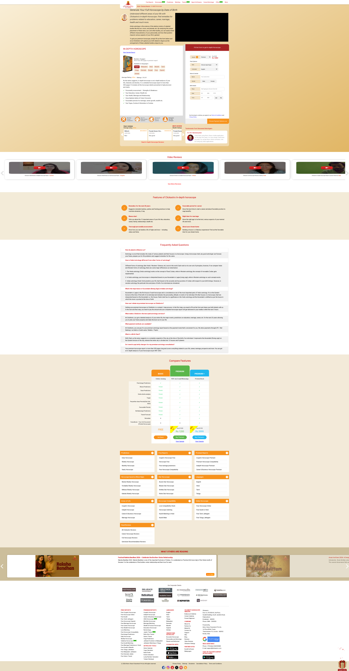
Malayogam (187, 651)
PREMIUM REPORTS (150, 610)
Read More (210, 574)
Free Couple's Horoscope (128, 612)
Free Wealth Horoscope (128, 628)
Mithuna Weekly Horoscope (130, 490)
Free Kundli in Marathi (127, 647)
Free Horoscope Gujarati (128, 621)
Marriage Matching (149, 623)
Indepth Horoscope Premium (205, 466)
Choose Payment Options (216, 121)
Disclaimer (192, 663)
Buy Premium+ (199, 437)
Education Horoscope (150, 628)
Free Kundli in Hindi (202, 510)
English (198, 482)
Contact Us (187, 630)
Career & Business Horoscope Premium (209, 469)
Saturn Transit (148, 636)
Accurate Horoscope (172, 637)
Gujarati (162, 70)
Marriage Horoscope (128, 518)
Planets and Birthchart (172, 641)
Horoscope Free (164, 462)
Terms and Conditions (215, 663)
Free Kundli (124, 617)
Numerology (147, 630)
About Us (187, 624)
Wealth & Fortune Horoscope (152, 625)
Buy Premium (180, 437)
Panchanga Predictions (128, 634)
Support (186, 632)
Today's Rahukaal (149, 659)
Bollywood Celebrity (190, 614)
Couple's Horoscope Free (167, 458)
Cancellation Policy (201, 663)
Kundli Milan (163, 518)
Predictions (170, 2)
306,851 (144, 77)
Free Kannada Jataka (127, 654)
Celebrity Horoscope (127, 641)
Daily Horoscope (127, 458)
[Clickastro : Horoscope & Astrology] (172, 659)
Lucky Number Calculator (151, 657)
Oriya (156, 70)
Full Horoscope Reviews (129, 538)
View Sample (180, 441)
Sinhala (137, 73)
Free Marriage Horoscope (128, 623)
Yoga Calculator (148, 650)
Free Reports (149, 2)
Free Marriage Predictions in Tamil (131, 645)
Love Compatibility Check (167, 506)
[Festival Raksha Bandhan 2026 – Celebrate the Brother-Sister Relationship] (57, 576)
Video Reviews (188, 641)
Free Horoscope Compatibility (168, 469)
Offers (217, 2)
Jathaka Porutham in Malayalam (153, 641)
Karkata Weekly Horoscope (130, 493)
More (226, 2)
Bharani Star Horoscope (166, 486)
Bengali (150, 70)
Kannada (143, 70)
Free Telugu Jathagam (203, 518)
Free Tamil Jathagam (202, 514)
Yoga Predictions (149, 639)
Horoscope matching (165, 510)
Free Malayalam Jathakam (128, 652)
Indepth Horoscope (128, 510)
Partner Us (187, 626)
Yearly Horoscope (127, 469)
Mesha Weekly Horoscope (130, 482)
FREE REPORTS (126, 610)
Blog (185, 637)
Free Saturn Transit (126, 656)
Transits (184, 2)
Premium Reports (145, 6)
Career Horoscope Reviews (130, 534)
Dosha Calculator (149, 655)
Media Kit (187, 628)
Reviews (186, 639)
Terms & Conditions (217, 115)
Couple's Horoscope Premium (205, 458)
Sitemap (184, 663)
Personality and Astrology (173, 639)
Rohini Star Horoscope (166, 493)
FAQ (185, 635)
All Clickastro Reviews (129, 530)
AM (216, 98)
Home (138, 6)
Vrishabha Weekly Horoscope (131, 486)
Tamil (163, 67)
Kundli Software (189, 649)
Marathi (157, 67)
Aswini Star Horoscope (166, 482)
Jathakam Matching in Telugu (152, 643)
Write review (177, 126)
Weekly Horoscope (128, 462)
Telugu (137, 70)
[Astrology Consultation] (209, 659)
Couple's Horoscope (128, 506)
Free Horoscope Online (203, 506)
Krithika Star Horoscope (166, 490)
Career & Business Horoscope (131, 514)
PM (221, 98)
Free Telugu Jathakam (127, 649)
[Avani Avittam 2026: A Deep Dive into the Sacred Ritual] (268, 576)
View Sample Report (129, 52)
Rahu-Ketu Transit (149, 634)
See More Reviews (174, 184)
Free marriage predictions (167, 466)
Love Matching (125, 630)
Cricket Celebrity (189, 616)
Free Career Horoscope (128, 625)
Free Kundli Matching (127, 643)
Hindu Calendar (148, 648)
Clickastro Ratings (189, 643)
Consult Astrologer (208, 2)
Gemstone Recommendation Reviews (134, 542)
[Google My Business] (211, 642)
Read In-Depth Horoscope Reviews (152, 142)
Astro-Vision (129, 663)
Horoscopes (158, 2)
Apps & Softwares (196, 2)
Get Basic (161, 437)
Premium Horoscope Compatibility (207, 462)
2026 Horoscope (149, 619)
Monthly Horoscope (128, 466)
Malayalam (144, 67)
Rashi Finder (147, 652)
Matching (177, 2)
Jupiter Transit (148, 632)
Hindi (151, 67)
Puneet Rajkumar (189, 618)
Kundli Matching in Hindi (166, 514)
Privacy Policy (192, 117)
